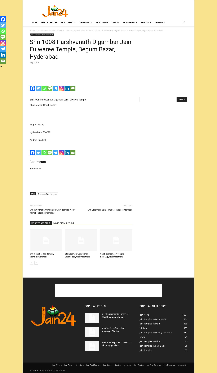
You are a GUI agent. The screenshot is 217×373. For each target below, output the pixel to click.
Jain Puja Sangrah (153, 365)
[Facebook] (32, 88)
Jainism (115, 22)
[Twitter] (38, 88)
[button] (183, 22)
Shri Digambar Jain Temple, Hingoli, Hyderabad (110, 209)
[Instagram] (61, 88)
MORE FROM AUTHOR (63, 223)
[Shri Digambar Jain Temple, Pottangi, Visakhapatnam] (116, 240)
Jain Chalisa (139, 365)
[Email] (72, 88)
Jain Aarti (127, 365)
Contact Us (182, 365)
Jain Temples (67, 22)
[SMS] (49, 88)
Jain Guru (84, 22)
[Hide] (1, 66)
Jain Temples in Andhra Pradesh (50, 30)
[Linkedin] (67, 88)
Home (34, 22)
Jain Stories (102, 22)
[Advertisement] (133, 11)
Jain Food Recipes (93, 365)
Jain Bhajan (129, 22)
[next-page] (36, 263)
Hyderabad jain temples (47, 194)
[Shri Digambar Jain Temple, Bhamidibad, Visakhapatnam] (81, 240)
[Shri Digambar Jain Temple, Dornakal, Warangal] (46, 240)
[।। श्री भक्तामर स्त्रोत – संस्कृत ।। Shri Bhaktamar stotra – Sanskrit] (92, 318)
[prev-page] (31, 263)
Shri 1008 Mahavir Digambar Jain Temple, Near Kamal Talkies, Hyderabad (52, 211)
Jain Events (68, 365)
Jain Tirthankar (49, 22)
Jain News (160, 22)
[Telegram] (55, 88)
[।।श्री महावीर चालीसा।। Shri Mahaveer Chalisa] (92, 332)
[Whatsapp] (44, 88)
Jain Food (146, 22)
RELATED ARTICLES (40, 223)
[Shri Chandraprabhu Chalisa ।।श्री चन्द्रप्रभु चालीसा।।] (92, 346)
